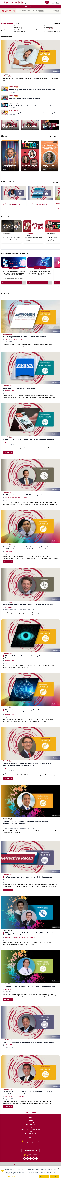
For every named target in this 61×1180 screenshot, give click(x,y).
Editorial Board (30, 1124)
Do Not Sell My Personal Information (30, 1129)
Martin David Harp (9, 390)
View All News (29, 1113)
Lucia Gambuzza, (9, 339)
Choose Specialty (29, 6)
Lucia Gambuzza (9, 879)
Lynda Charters (8, 442)
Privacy (30, 1120)
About (30, 1117)
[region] (30, 1173)
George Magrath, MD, (10, 1096)
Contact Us (30, 1128)
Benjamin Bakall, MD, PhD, (19, 937)
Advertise (30, 1119)
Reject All (54, 1176)
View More (57, 23)
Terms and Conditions (30, 1126)
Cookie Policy (11, 1174)
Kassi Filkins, (8, 497)
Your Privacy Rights (30, 1133)
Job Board (30, 1131)
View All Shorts (54, 137)
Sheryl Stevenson (18, 339)
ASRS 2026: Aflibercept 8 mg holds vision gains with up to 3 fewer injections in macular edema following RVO (14, 30)
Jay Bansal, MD (8, 1045)
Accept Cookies (44, 1176)
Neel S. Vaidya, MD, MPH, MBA (19, 497)
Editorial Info (30, 1122)
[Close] (58, 1168)
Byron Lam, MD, (8, 937)
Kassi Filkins (8, 826)
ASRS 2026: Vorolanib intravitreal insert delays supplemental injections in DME (43, 30)
